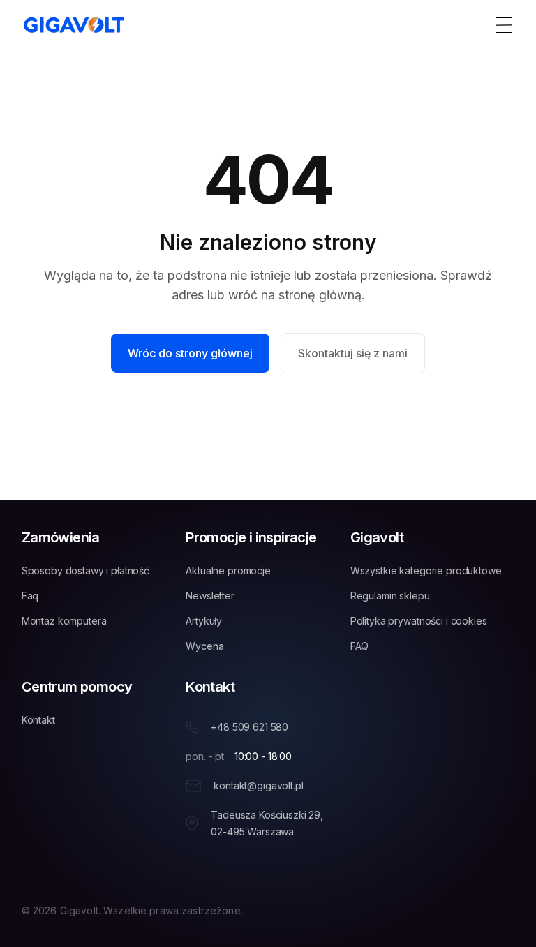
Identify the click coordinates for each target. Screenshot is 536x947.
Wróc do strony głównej (190, 353)
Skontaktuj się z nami (353, 353)
